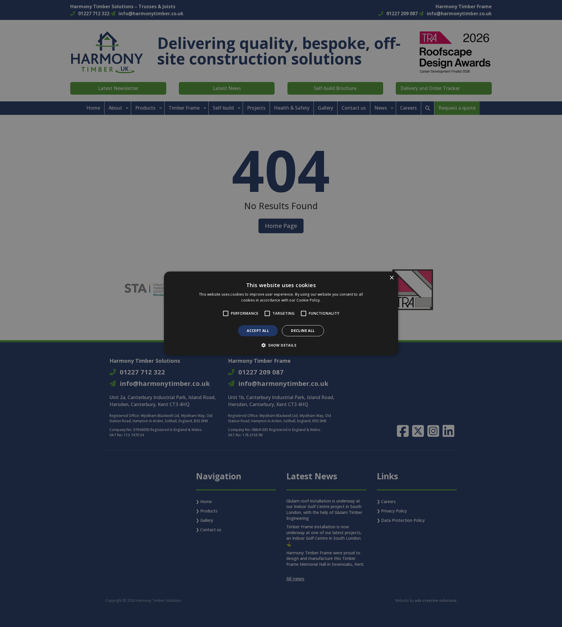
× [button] (391, 278)
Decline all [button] (303, 330)
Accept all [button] (258, 330)
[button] (281, 345)
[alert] (281, 313)
